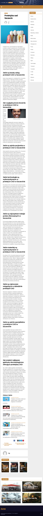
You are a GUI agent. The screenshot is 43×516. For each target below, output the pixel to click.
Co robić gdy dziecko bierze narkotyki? (19, 444)
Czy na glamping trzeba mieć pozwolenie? (30, 487)
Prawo (32, 49)
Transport (33, 66)
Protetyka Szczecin (15, 397)
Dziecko (32, 21)
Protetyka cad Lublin (15, 413)
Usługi (32, 74)
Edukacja (32, 24)
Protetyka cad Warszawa (16, 406)
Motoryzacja (33, 38)
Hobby (32, 27)
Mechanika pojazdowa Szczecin (9, 487)
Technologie (33, 63)
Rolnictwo (33, 55)
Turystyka (33, 68)
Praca (32, 46)
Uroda (32, 71)
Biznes (32, 16)
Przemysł (32, 52)
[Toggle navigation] (22, 7)
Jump (21, 3)
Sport (32, 60)
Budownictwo (33, 18)
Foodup (16, 513)
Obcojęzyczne (33, 43)
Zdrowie (6, 13)
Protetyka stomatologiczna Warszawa (8, 444)
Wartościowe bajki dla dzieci (30, 498)
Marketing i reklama (35, 32)
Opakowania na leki (9, 499)
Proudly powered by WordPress (6, 513)
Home (41, 513)
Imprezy (32, 30)
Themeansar (3, 514)
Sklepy (32, 57)
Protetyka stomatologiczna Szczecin (18, 422)
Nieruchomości (34, 41)
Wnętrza (32, 77)
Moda (32, 35)
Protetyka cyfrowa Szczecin (16, 431)
